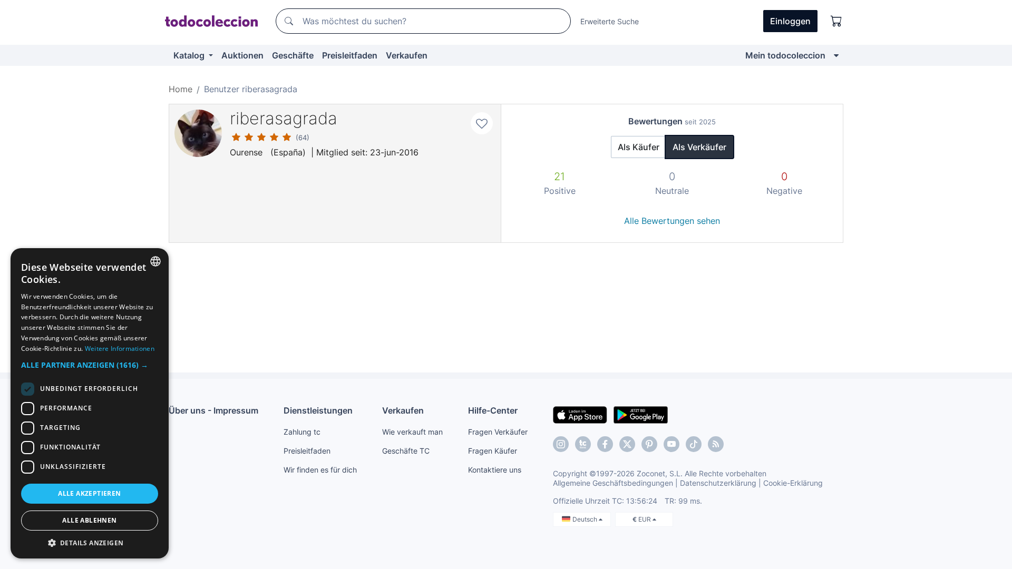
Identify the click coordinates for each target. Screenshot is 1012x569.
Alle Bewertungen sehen (672, 220)
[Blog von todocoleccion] (716, 444)
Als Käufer (638, 147)
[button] (89, 364)
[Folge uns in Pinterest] (649, 444)
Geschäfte (293, 55)
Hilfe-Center (493, 410)
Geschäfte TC (406, 450)
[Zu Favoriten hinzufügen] (482, 123)
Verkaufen (406, 55)
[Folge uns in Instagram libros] (583, 444)
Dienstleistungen (318, 410)
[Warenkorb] (836, 21)
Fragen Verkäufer (498, 431)
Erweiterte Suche (609, 21)
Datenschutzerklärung (718, 482)
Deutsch (585, 519)
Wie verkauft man (412, 431)
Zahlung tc (302, 431)
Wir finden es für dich (320, 469)
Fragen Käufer (492, 450)
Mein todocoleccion (785, 55)
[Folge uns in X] (627, 444)
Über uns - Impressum (213, 410)
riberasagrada (283, 118)
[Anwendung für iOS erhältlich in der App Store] (580, 414)
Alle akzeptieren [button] (89, 493)
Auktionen (242, 55)
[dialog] (90, 403)
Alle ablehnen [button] (89, 520)
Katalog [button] (190, 55)
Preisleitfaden (349, 55)
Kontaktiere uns (494, 469)
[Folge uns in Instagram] (561, 444)
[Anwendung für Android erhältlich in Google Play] (641, 414)
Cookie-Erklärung (793, 482)
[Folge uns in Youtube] (671, 444)
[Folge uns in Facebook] (605, 444)
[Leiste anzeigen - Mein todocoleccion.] (836, 55)
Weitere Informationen (119, 348)
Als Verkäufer (699, 147)
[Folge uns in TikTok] (694, 444)
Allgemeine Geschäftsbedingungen (613, 482)
